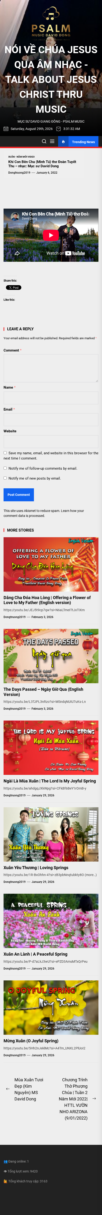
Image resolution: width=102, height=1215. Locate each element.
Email (9, 409)
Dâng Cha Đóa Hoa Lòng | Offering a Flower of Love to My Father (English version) (47, 600)
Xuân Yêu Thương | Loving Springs (36, 867)
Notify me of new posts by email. (35, 478)
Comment (13, 350)
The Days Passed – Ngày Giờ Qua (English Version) (43, 692)
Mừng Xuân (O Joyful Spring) (31, 1040)
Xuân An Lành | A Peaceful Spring (35, 954)
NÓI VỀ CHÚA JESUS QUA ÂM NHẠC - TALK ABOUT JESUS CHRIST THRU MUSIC (51, 79)
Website (10, 431)
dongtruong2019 (19, 172)
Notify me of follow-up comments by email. (43, 468)
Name (10, 387)
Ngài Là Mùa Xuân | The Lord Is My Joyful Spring (50, 780)
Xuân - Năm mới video (21, 156)
